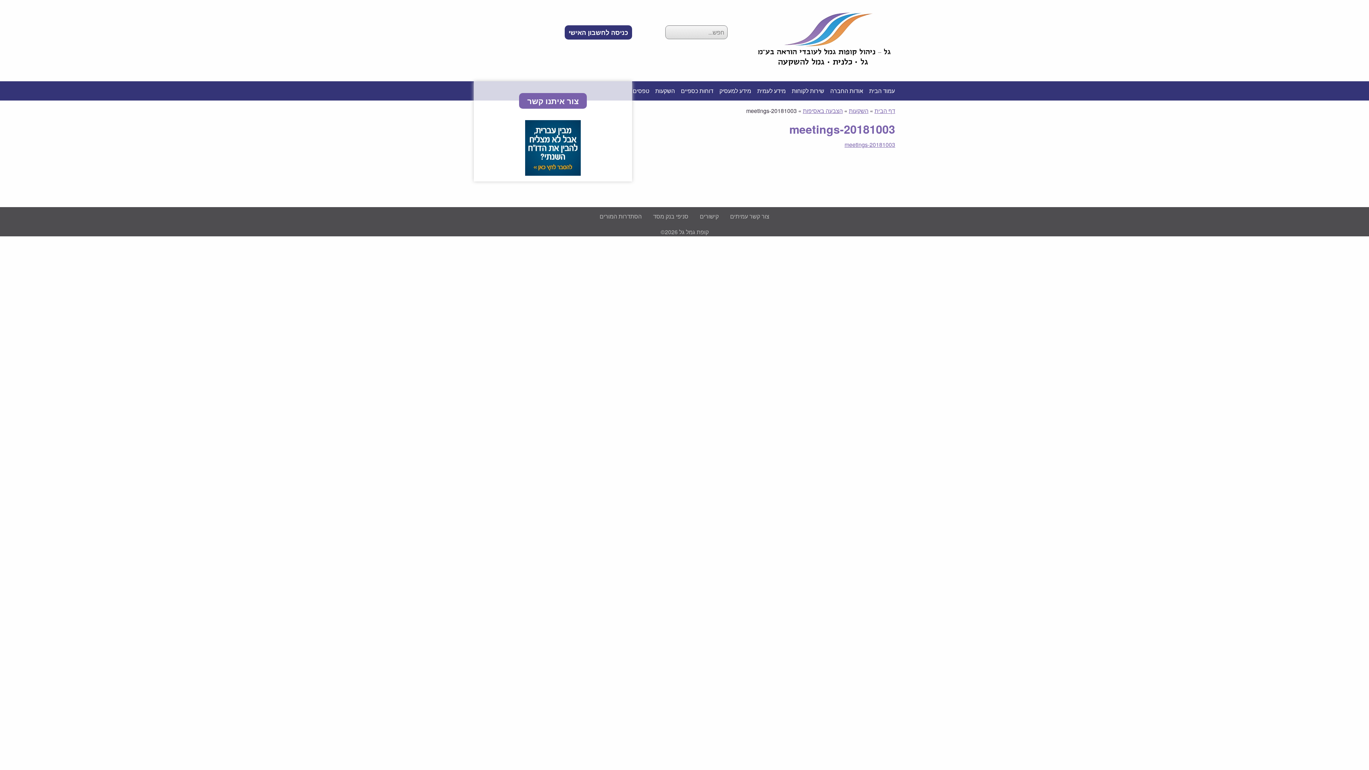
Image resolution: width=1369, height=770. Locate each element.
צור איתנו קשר (553, 101)
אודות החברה (846, 91)
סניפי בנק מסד (670, 216)
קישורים (709, 216)
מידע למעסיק (735, 91)
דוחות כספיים (697, 91)
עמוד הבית (882, 91)
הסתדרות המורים (621, 216)
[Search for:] (696, 32)
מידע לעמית (771, 91)
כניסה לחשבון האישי (598, 32)
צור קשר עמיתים (749, 216)
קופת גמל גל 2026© (685, 232)
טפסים (641, 91)
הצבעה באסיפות (823, 111)
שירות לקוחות (808, 91)
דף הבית (885, 111)
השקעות (665, 91)
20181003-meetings (870, 144)
